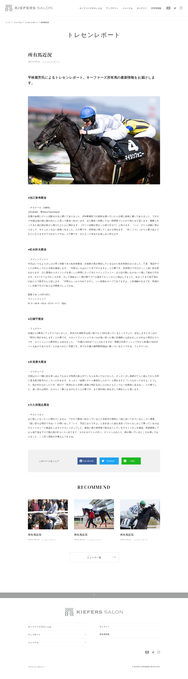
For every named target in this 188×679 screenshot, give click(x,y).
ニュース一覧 (94, 557)
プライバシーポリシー (36, 667)
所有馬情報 (156, 8)
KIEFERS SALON (29, 8)
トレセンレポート (31, 22)
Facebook (88, 461)
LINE (132, 461)
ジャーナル (18, 22)
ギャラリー (142, 8)
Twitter (110, 461)
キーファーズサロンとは (90, 8)
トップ (8, 22)
